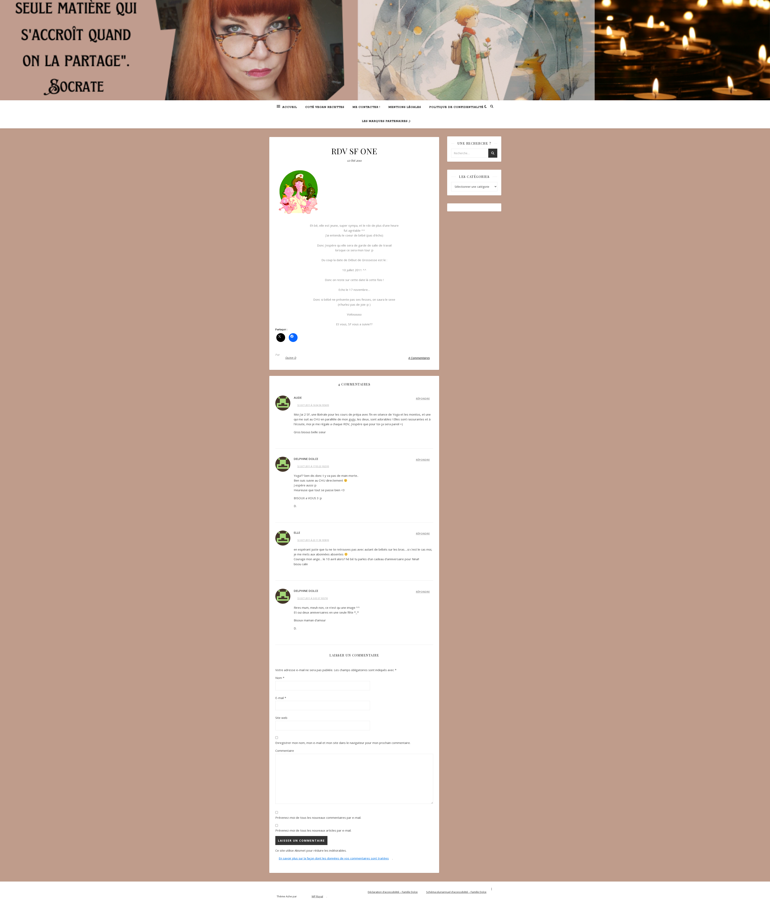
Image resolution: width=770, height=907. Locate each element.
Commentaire (284, 751)
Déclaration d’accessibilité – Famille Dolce (393, 892)
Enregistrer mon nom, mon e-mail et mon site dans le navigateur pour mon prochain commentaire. (342, 743)
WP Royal (317, 896)
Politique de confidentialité (456, 107)
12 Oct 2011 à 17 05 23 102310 (313, 466)
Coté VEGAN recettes (324, 107)
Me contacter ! (366, 107)
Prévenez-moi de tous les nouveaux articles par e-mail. (313, 830)
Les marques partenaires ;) (386, 121)
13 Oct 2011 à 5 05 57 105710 (312, 598)
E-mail (280, 698)
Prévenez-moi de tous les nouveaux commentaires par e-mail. (318, 818)
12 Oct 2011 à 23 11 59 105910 (313, 540)
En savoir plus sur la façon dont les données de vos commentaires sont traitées (334, 858)
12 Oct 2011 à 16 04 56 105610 (313, 405)
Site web (281, 718)
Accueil (289, 107)
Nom (279, 678)
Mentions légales (404, 107)
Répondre (423, 398)
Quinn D (290, 358)
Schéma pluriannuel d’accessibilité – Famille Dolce (456, 892)
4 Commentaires (419, 358)
